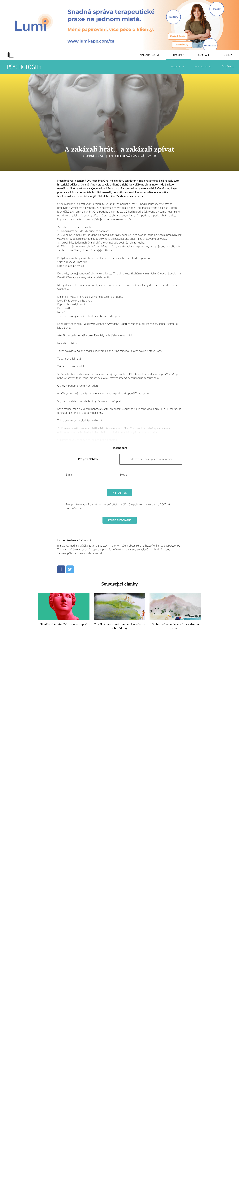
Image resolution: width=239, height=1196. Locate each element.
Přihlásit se (227, 67)
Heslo (123, 474)
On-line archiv (202, 67)
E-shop (228, 55)
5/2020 (151, 156)
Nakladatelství (149, 55)
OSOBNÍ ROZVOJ (94, 156)
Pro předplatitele (88, 459)
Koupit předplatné (119, 520)
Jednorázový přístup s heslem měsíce (150, 459)
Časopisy (178, 55)
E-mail (69, 474)
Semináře (203, 55)
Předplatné (178, 67)
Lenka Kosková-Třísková (126, 156)
